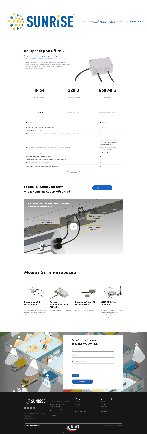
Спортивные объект (55, 413)
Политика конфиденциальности (113, 425)
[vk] (25, 408)
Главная (83, 11)
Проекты (112, 13)
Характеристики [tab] (73, 112)
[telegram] (31, 408)
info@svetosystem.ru (29, 418)
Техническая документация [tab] (106, 112)
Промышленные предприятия (57, 404)
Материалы (104, 411)
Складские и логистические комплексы (59, 401)
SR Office (77, 409)
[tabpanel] (73, 142)
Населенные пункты (55, 406)
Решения (91, 11)
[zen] (34, 408)
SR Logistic (77, 401)
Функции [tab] (40, 112)
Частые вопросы (105, 409)
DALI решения (53, 415)
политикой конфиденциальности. (97, 385)
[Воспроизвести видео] (73, 226)
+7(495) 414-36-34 (28, 416)
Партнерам (94, 13)
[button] (135, 12)
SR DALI (77, 413)
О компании (103, 13)
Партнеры (103, 404)
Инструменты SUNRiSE (80, 411)
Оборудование (101, 11)
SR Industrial (78, 406)
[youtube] (28, 408)
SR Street (77, 404)
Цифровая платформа (115, 11)
